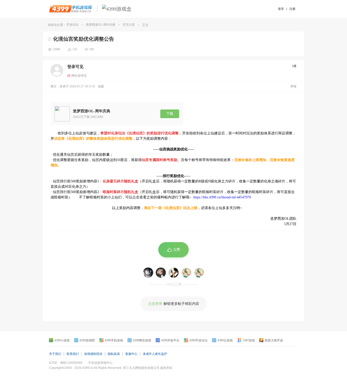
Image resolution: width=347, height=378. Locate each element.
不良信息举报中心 (100, 363)
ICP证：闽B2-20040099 (65, 363)
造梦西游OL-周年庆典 (100, 24)
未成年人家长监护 (155, 354)
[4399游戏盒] (117, 9)
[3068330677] (199, 272)
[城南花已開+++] (173, 272)
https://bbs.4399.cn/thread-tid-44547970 (222, 197)
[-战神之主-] (148, 272)
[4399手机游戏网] (70, 9)
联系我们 (73, 354)
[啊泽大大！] (161, 272)
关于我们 (55, 354)
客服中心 (131, 354)
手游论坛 (72, 24)
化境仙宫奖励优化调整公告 (83, 39)
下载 (169, 114)
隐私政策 (114, 354)
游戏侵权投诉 (93, 354)
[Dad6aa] (186, 272)
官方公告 (129, 24)
